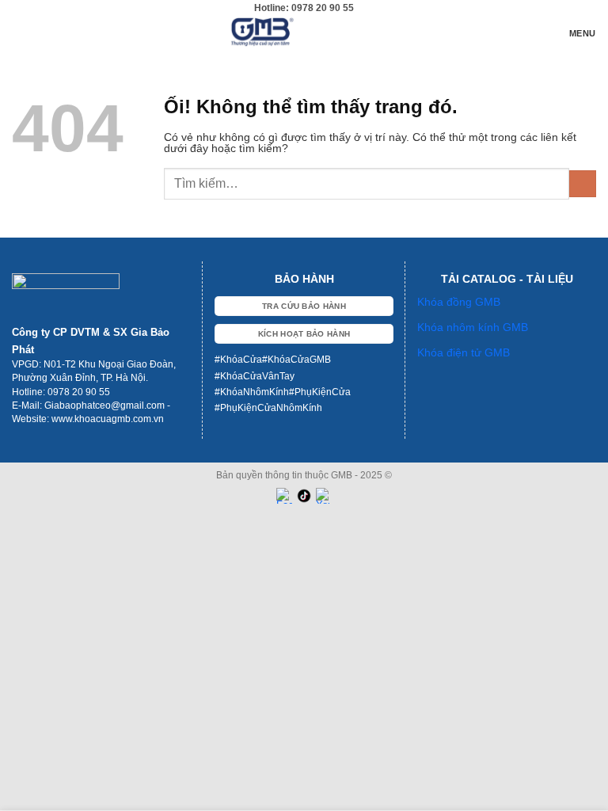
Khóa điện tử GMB (463, 352)
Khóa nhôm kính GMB (472, 327)
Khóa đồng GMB (458, 301)
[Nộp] (582, 184)
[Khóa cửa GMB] (304, 32)
